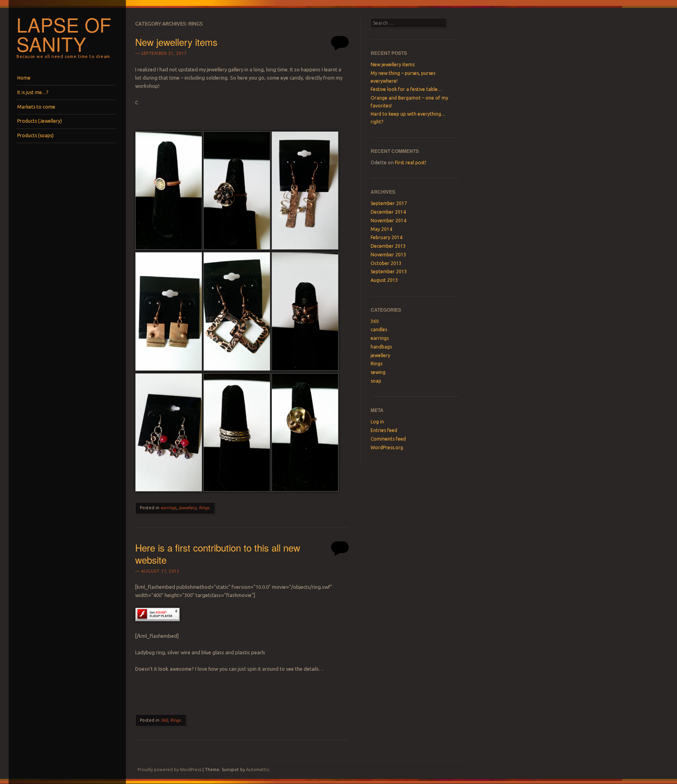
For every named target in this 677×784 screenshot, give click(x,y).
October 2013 (386, 263)
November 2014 (388, 220)
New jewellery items (176, 42)
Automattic (257, 769)
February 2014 (386, 237)
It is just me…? (32, 92)
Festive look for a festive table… (406, 89)
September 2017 (389, 203)
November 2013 (388, 254)
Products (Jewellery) (39, 120)
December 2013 (388, 246)
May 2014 (381, 229)
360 (164, 720)
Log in (377, 421)
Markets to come (36, 106)
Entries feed (384, 430)
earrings (168, 507)
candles (379, 329)
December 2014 (388, 211)
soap (376, 380)
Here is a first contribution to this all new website (217, 553)
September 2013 (389, 271)
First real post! (410, 162)
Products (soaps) (35, 135)
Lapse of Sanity (63, 34)
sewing (378, 372)
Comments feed (388, 438)
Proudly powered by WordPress (169, 769)
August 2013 (384, 280)
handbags (381, 346)
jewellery (187, 507)
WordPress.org (387, 447)
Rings (204, 507)
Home (24, 77)
